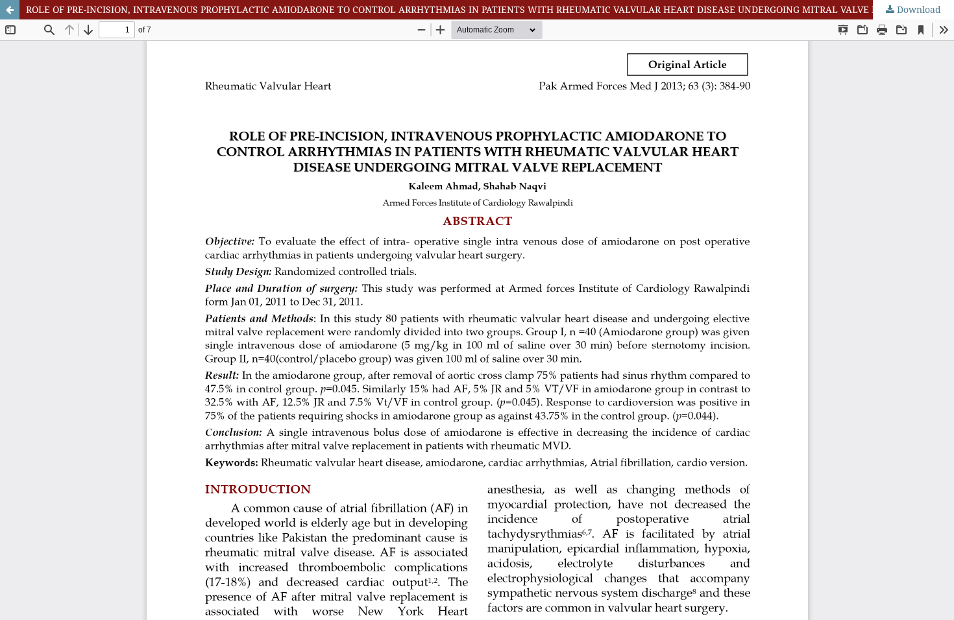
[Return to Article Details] (9, 9)
